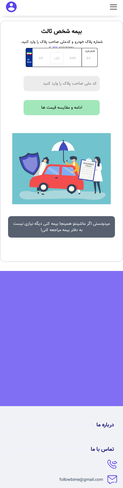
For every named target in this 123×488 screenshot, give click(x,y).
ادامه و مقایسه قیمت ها (61, 107)
